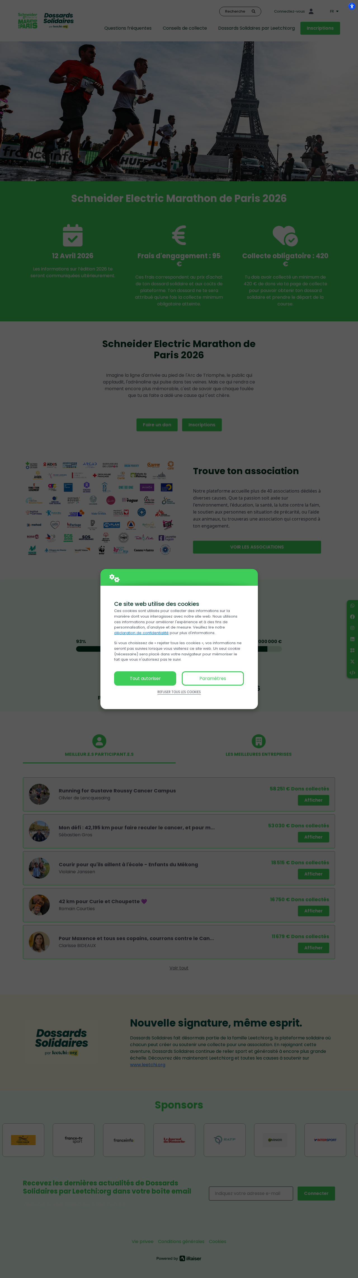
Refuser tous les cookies (179, 692)
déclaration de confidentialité (141, 633)
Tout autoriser (145, 678)
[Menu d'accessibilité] (351, 6)
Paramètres (212, 678)
